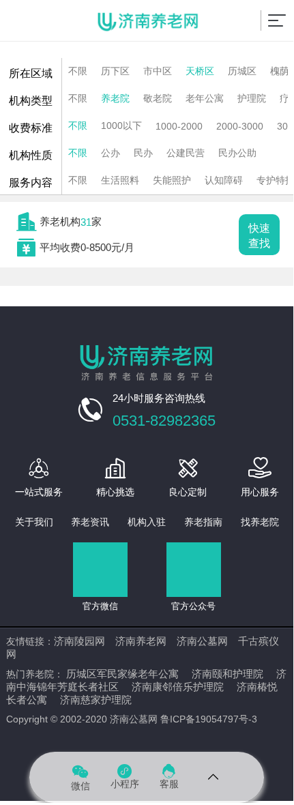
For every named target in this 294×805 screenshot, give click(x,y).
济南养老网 (140, 641)
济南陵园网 (79, 641)
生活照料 (120, 180)
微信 (80, 776)
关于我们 (34, 521)
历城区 (242, 70)
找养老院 (260, 521)
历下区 (115, 70)
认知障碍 (224, 180)
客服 (169, 776)
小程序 (125, 776)
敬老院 (157, 98)
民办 (143, 152)
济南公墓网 (202, 641)
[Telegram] (213, 777)
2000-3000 (239, 126)
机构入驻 (147, 521)
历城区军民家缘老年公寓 (122, 673)
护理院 (251, 98)
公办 (110, 152)
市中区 (157, 70)
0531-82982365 (164, 420)
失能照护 (172, 180)
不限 (77, 70)
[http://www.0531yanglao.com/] (148, 23)
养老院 (115, 98)
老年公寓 (205, 98)
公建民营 (185, 152)
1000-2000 (179, 126)
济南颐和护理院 (227, 673)
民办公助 (237, 152)
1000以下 (121, 125)
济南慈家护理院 (96, 699)
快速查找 (259, 235)
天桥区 (200, 70)
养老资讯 (90, 521)
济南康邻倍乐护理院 (178, 686)
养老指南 (203, 521)
